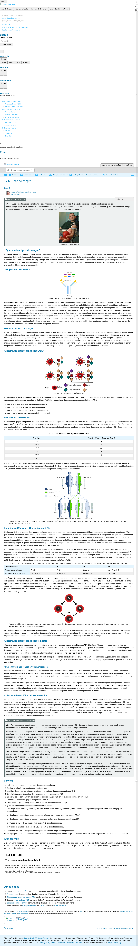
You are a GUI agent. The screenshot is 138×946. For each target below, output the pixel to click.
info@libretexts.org (114, 943)
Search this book (6, 37)
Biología (41, 175)
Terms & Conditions (58, 943)
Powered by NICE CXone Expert (36, 938)
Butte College (15, 194)
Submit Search (6, 44)
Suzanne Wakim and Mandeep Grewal (23, 192)
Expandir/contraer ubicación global (132, 174)
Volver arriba (8, 928)
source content (23, 914)
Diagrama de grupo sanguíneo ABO (21, 897)
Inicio (14, 175)
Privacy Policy (45, 943)
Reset (3, 59)
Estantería (27, 175)
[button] (8, 133)
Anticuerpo (11, 894)
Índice (120, 199)
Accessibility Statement (73, 943)
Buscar (8, 170)
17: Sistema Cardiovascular (116, 175)
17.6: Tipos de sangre (22, 911)
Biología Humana (59, 175)
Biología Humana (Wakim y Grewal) (86, 175)
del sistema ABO (22, 900)
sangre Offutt (23, 891)
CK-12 (42, 906)
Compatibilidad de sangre (17, 903)
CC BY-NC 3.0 (60, 906)
